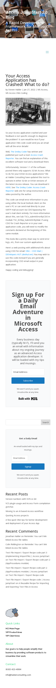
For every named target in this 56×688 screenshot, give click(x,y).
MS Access (42, 89)
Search (46, 422)
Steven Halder (14, 89)
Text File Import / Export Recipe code (26, 575)
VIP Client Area (13, 635)
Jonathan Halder (13, 536)
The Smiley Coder (19, 151)
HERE (8, 187)
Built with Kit (28, 398)
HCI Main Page (13, 628)
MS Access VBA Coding (16, 93)
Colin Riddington (13, 544)
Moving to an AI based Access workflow (24, 511)
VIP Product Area (14, 632)
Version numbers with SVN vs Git (21, 499)
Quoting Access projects (17, 515)
